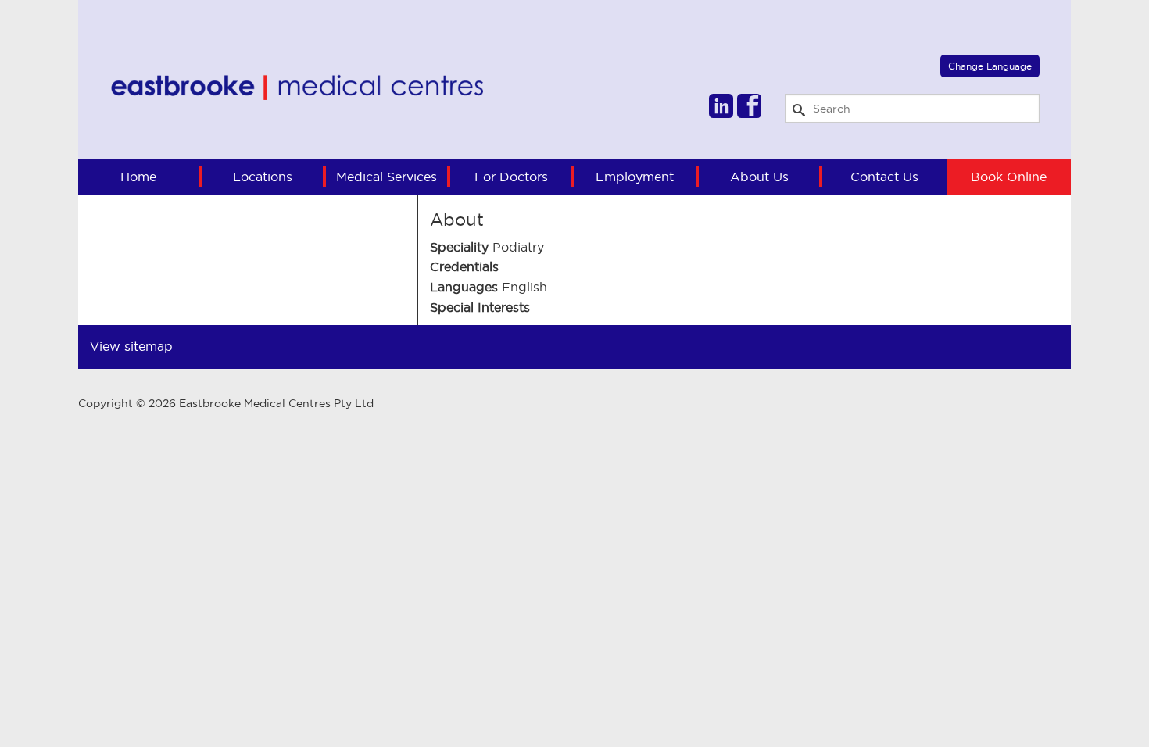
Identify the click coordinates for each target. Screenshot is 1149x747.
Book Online (1009, 176)
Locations (262, 176)
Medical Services (386, 176)
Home (138, 176)
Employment (635, 176)
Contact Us (884, 176)
